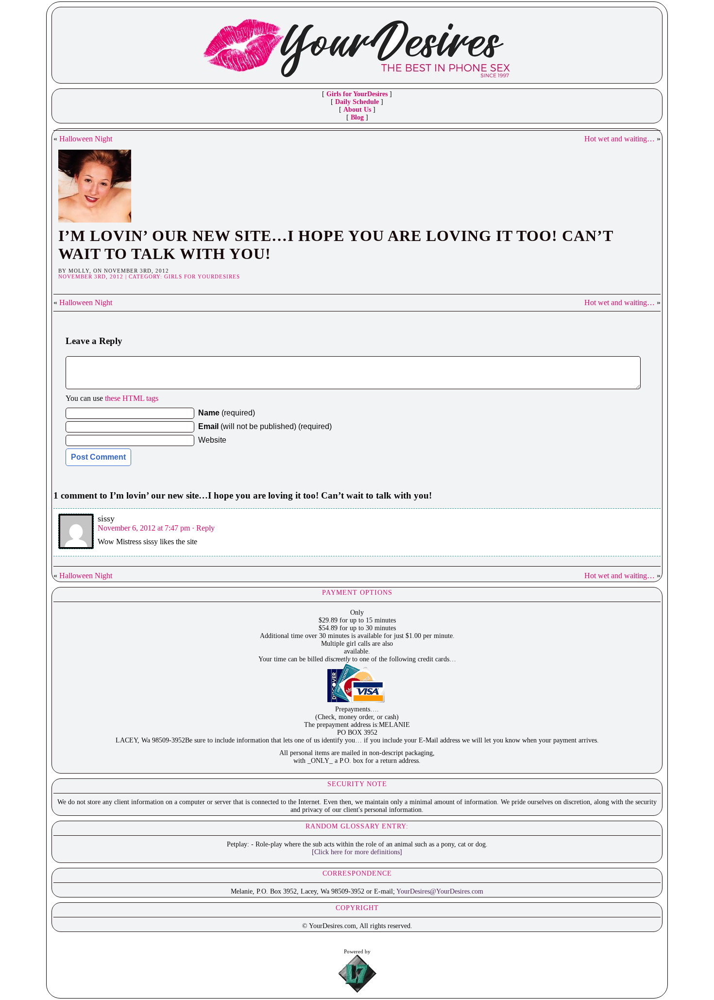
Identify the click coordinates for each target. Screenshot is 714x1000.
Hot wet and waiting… (619, 139)
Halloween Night (85, 139)
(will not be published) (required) (265, 426)
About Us (357, 109)
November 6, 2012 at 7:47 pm (144, 528)
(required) (226, 413)
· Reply (203, 528)
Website (212, 440)
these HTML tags (131, 398)
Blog (357, 117)
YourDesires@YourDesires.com (439, 891)
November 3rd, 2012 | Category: (111, 276)
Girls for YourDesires (357, 94)
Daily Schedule (357, 101)
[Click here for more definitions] (357, 852)
